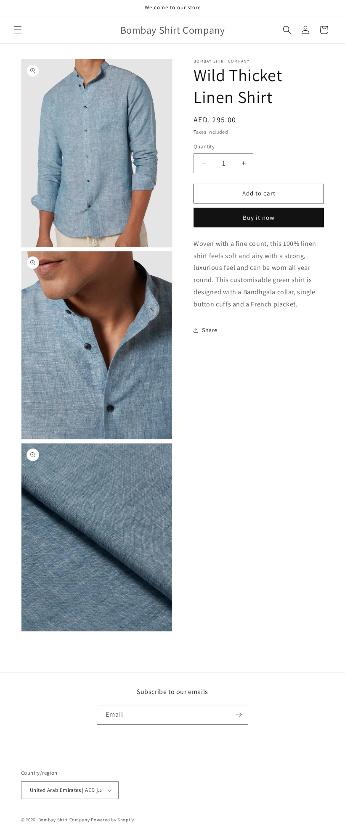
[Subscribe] (238, 715)
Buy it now (259, 218)
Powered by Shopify (112, 820)
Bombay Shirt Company (64, 820)
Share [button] (210, 330)
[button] (17, 30)
